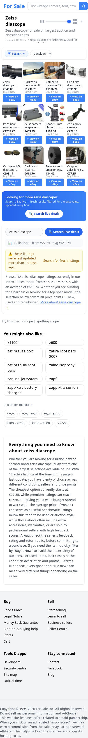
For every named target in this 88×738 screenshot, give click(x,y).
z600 (53, 342)
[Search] (83, 6)
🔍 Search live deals (64, 232)
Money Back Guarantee (21, 622)
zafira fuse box (20, 351)
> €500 (62, 423)
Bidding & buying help (21, 629)
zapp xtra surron (63, 387)
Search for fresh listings (61, 260)
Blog (51, 674)
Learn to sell (57, 616)
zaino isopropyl (62, 365)
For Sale (14, 6)
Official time (13, 681)
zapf (53, 378)
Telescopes (23, 40)
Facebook (55, 668)
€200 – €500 (41, 423)
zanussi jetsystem (22, 378)
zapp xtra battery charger (22, 390)
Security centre (15, 668)
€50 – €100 (52, 414)
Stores (8, 635)
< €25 (11, 414)
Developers (12, 662)
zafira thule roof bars (21, 368)
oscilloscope (24, 321)
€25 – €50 (29, 414)
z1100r (13, 342)
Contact (53, 662)
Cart (7, 641)
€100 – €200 (15, 423)
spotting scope (48, 321)
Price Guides (13, 610)
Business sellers (60, 622)
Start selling (57, 610)
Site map (10, 674)
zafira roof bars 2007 (62, 354)
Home (9, 40)
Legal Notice (13, 616)
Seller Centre (57, 629)
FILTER (16, 54)
